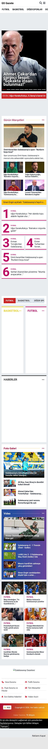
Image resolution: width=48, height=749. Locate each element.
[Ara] (40, 3)
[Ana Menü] (44, 3)
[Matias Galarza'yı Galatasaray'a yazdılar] (35, 588)
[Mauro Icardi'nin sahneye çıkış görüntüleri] (10, 564)
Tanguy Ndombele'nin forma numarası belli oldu (35, 628)
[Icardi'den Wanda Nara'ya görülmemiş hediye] (13, 640)
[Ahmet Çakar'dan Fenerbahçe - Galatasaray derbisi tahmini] (10, 492)
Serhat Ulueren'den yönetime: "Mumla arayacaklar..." (28, 273)
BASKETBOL (18, 9)
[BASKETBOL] (20, 311)
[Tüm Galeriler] (43, 448)
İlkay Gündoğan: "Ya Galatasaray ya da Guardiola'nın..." (11, 602)
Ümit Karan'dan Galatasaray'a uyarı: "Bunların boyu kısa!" (27, 258)
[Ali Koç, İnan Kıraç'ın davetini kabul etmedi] (10, 483)
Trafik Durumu (34, 682)
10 (44, 89)
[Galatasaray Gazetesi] (24, 670)
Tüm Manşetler (34, 688)
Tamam (4, 726)
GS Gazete (8, 3)
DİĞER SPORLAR (34, 9)
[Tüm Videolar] (43, 513)
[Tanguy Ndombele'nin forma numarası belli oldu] (35, 614)
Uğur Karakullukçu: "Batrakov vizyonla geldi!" (28, 229)
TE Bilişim (30, 715)
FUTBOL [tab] (10, 300)
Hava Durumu (10, 682)
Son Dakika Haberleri (13, 697)
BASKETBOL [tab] (24, 300)
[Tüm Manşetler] (43, 120)
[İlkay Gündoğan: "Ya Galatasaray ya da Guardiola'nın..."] (13, 588)
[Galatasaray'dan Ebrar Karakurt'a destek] (35, 640)
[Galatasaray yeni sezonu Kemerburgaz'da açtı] (10, 501)
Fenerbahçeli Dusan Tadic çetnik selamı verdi (11, 628)
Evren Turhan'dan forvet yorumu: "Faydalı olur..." (39, 244)
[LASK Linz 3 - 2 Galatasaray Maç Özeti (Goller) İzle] (10, 555)
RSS (8, 707)
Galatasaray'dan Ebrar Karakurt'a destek (35, 653)
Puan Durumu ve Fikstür (10, 689)
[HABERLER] (43, 379)
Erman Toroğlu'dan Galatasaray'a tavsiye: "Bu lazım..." (17, 244)
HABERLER (10, 379)
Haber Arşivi (33, 697)
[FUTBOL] (43, 311)
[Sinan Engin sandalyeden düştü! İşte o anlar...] (10, 574)
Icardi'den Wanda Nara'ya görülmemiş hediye (11, 654)
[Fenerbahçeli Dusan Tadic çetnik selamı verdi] (13, 614)
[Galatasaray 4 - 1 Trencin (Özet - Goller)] (10, 546)
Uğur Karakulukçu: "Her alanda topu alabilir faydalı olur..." (27, 214)
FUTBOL (5, 9)
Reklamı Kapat (39, 736)
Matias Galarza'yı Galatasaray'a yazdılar (35, 601)
